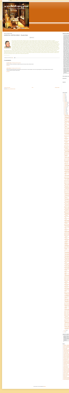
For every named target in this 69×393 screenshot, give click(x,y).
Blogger (45, 386)
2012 (64, 98)
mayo (65, 110)
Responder (8, 65)
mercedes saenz (8, 62)
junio (65, 109)
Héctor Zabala (65, 348)
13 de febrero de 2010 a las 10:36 (15, 68)
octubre (65, 104)
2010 (64, 101)
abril (65, 111)
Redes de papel (65, 373)
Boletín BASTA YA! (65, 359)
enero (65, 330)
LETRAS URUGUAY (66, 351)
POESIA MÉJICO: (66, 124)
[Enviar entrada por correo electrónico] (14, 57)
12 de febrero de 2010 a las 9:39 (16, 62)
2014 (64, 96)
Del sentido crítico (65, 352)
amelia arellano (8, 68)
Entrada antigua (57, 87)
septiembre (65, 105)
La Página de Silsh (66, 358)
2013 (64, 97)
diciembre (65, 102)
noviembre (65, 103)
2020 (64, 95)
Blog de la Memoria (66, 374)
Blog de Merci (65, 376)
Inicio (32, 87)
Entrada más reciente (7, 87)
